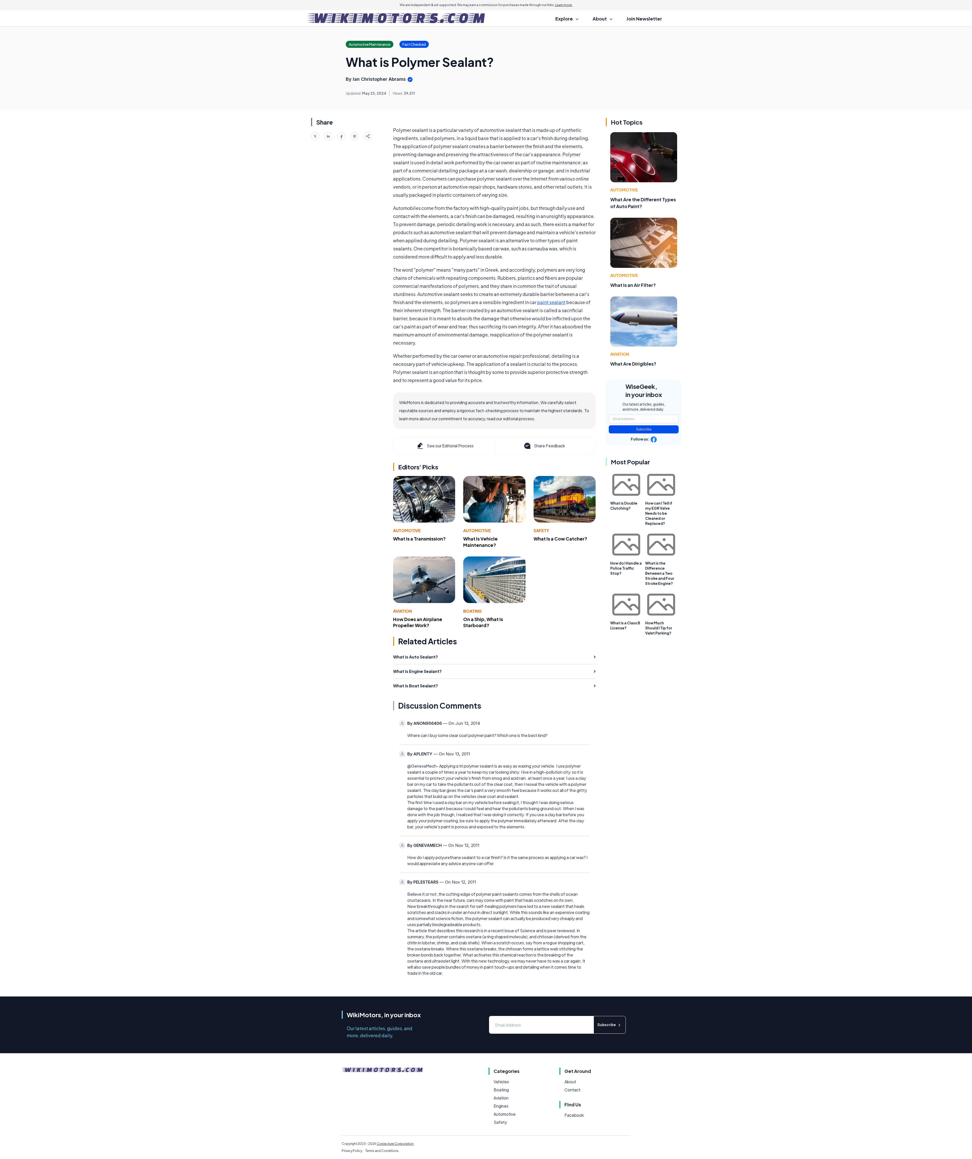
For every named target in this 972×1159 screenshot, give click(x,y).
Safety (541, 530)
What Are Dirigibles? (633, 364)
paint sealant (551, 302)
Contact (572, 1089)
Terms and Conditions (382, 1151)
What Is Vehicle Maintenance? (480, 542)
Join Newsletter (644, 19)
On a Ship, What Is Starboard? (483, 622)
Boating (472, 611)
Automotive (407, 530)
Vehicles (501, 1081)
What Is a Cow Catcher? (560, 539)
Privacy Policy (352, 1151)
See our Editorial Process (450, 445)
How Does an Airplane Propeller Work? (417, 622)
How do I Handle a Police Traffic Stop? (626, 568)
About (570, 1081)
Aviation (402, 611)
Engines (501, 1106)
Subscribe (644, 429)
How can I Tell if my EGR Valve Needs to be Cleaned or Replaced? (658, 513)
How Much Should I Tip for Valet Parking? (658, 628)
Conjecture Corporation (395, 1144)
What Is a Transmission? (419, 539)
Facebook (574, 1115)
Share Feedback (549, 445)
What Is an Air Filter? (633, 285)
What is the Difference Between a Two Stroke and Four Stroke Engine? (659, 573)
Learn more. (564, 5)
